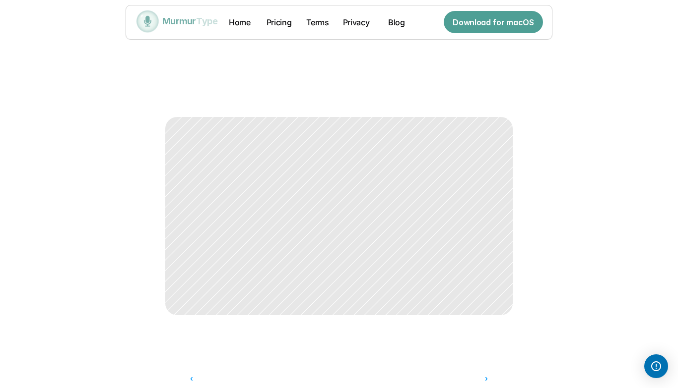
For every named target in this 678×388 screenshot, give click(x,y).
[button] (656, 366)
